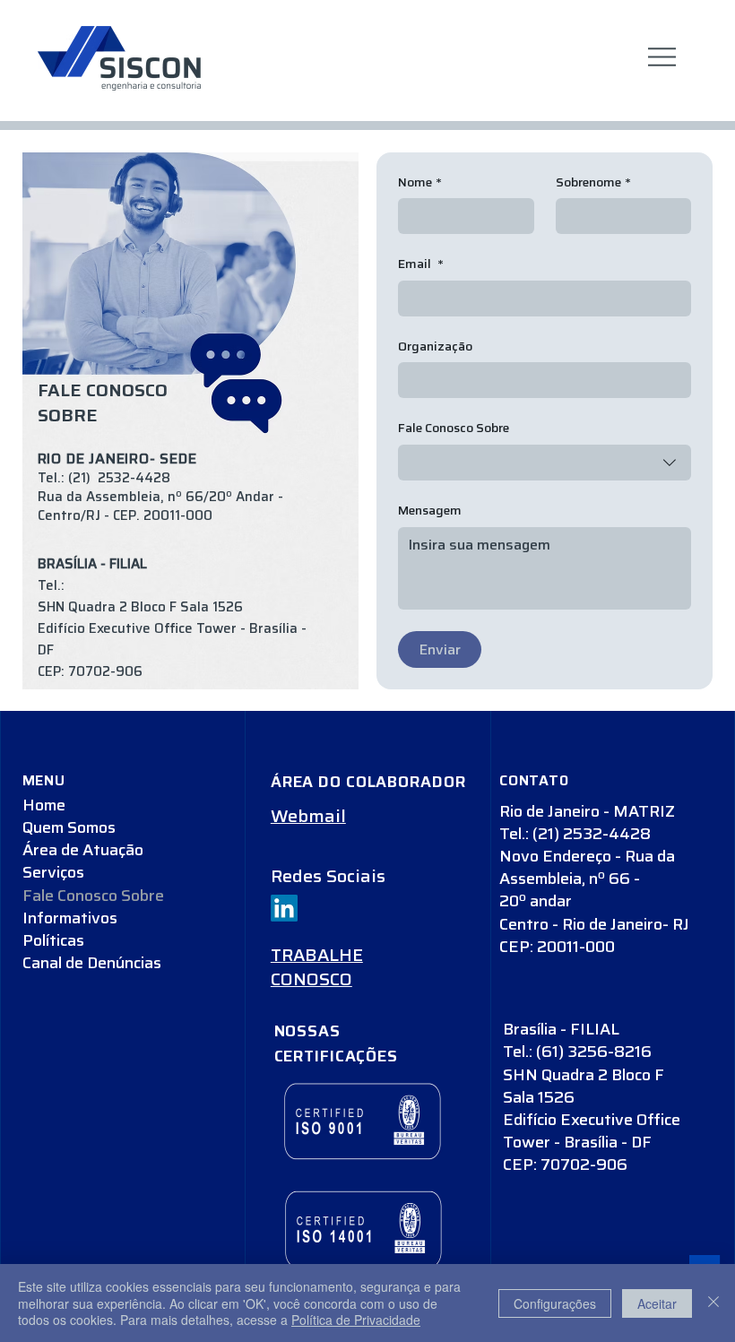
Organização (435, 347)
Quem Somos (69, 828)
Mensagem (430, 511)
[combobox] (544, 463)
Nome (420, 183)
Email (421, 264)
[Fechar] (713, 1303)
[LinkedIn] (284, 908)
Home (43, 805)
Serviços (53, 872)
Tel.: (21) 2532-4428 (104, 478)
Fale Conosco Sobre (93, 896)
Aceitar (657, 1303)
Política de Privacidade (355, 1320)
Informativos (69, 918)
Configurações (555, 1303)
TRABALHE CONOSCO (317, 967)
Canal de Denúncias (91, 963)
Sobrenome (593, 183)
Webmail (308, 816)
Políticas (53, 941)
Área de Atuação (82, 850)
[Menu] (662, 57)
